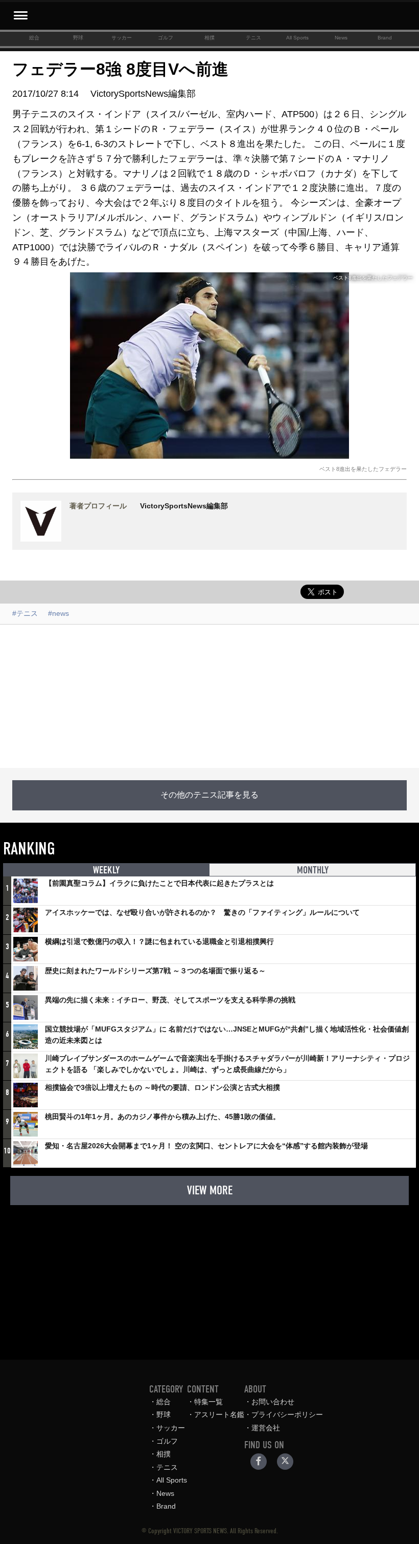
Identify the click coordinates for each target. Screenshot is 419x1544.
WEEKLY (106, 870)
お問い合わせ (272, 1402)
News (341, 37)
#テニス (25, 613)
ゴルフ (165, 37)
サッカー (121, 37)
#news (58, 613)
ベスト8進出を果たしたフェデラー (363, 469)
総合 (34, 37)
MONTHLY (313, 870)
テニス (253, 37)
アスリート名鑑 (219, 1414)
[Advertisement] (209, 696)
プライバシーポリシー (287, 1414)
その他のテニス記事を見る (209, 795)
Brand (385, 37)
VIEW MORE (209, 1190)
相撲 (209, 37)
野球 (78, 37)
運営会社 (265, 1428)
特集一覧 (208, 1402)
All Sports (297, 37)
